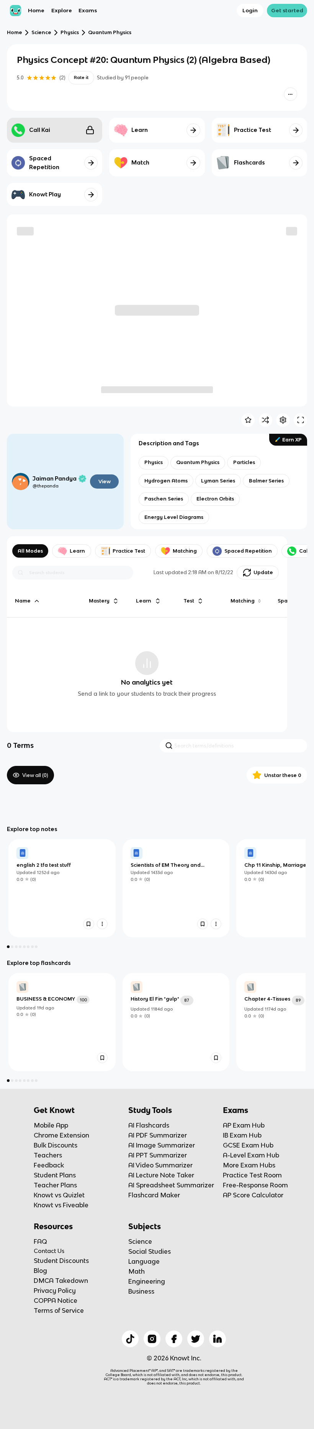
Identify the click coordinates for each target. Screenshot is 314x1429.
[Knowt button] (290, 94)
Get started (287, 10)
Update (263, 572)
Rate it (81, 77)
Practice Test (129, 551)
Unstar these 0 (282, 775)
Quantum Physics (109, 32)
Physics (70, 32)
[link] (62, 888)
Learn (77, 551)
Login (250, 10)
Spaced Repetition (248, 551)
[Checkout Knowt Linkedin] (217, 1338)
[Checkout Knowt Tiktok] (130, 1338)
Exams (87, 10)
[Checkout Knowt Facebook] (173, 1338)
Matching (185, 551)
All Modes (30, 551)
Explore (61, 10)
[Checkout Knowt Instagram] (152, 1338)
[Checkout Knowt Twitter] (195, 1338)
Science (41, 32)
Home (36, 10)
